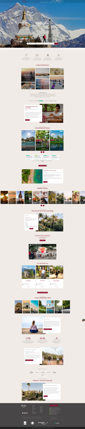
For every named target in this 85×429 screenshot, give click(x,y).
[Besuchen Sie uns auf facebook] (22, 413)
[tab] (41, 374)
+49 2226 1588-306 (25, 283)
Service (62, 2)
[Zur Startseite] (24, 1)
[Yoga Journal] (31, 372)
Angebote (55, 2)
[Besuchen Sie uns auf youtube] (27, 413)
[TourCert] (32, 423)
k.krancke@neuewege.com (40, 284)
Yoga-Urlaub (42, 2)
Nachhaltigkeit (59, 2)
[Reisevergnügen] (37, 372)
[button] (41, 152)
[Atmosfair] (43, 423)
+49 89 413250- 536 (53, 283)
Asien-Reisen (51, 2)
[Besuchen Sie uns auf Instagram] (57, 0)
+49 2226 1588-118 (39, 283)
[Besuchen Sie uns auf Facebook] (56, 0)
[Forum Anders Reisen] (25, 423)
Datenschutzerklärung (31, 226)
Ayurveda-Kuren (46, 2)
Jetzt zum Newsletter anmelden (53, 405)
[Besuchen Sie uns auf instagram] (25, 413)
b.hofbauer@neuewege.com (54, 284)
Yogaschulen (41, 406)
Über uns (33, 406)
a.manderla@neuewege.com (26, 284)
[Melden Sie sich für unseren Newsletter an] (60, 0)
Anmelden (31, 228)
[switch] (22, 131)
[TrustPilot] (56, 423)
